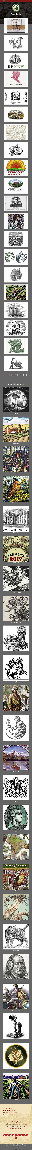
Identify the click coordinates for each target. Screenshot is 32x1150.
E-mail (25, 1124)
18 (19, 374)
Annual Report (16, 473)
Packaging (16, 890)
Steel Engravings (16, 1010)
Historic (16, 711)
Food (16, 652)
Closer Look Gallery (9, 1113)
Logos (16, 831)
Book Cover (16, 562)
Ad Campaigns (16, 413)
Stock (16, 1040)
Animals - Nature (16, 503)
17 (15, 374)
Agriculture (16, 443)
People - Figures (16, 920)
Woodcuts (16, 1099)
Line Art (16, 801)
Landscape (16, 771)
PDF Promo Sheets (9, 1110)
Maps (16, 861)
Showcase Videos (9, 1115)
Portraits (16, 980)
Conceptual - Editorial (16, 592)
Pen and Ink (16, 950)
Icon (16, 741)
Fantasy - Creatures (16, 622)
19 (22, 374)
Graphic (16, 682)
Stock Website (8, 1108)
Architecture (16, 532)
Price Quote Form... (16, 1128)
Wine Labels (16, 1069)
